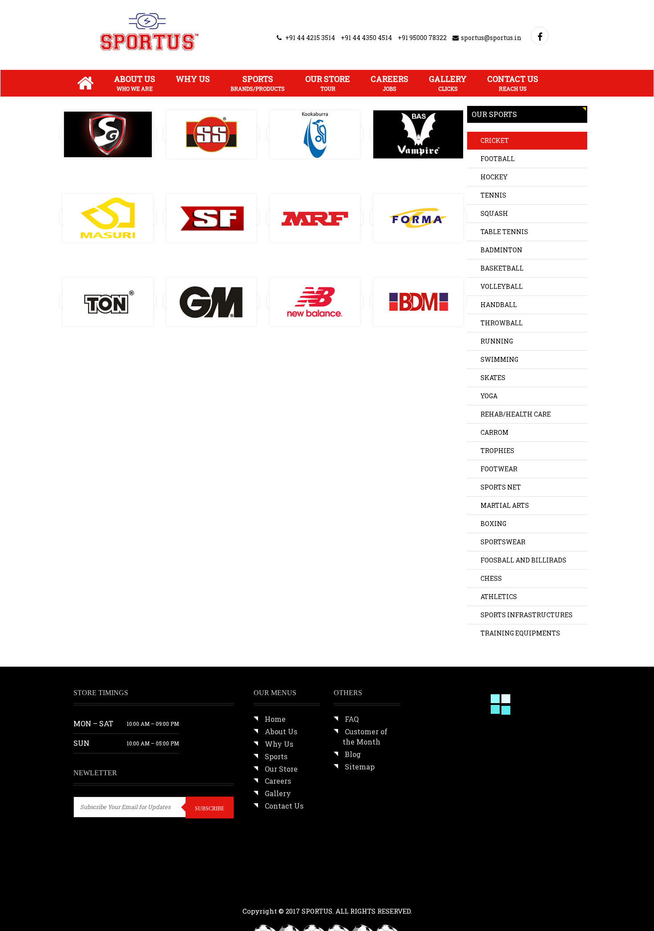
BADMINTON (501, 250)
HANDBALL (498, 304)
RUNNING (496, 341)
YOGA (488, 396)
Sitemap (360, 766)
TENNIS (493, 195)
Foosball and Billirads (523, 560)
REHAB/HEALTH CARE (515, 414)
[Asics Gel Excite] (504, 798)
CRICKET (494, 140)
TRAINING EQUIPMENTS (520, 633)
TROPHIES (497, 450)
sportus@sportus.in (491, 37)
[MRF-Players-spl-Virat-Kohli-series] (448, 743)
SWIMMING (499, 359)
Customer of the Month (365, 736)
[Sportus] (149, 31)
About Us (134, 82)
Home (275, 719)
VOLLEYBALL (501, 286)
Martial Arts (504, 505)
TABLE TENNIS (504, 231)
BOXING (493, 523)
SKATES (492, 377)
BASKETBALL (502, 268)
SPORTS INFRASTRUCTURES (526, 615)
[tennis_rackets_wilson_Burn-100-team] (504, 743)
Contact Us (512, 82)
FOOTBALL (497, 158)
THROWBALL (501, 323)
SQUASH (494, 213)
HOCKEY (494, 177)
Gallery (448, 82)
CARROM (494, 432)
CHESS (491, 578)
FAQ (352, 719)
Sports (257, 82)
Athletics (498, 596)
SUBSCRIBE (209, 809)
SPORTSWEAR (502, 542)
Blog (353, 754)
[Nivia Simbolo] (448, 798)
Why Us (193, 78)
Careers (389, 82)
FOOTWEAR (498, 469)
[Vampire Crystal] (448, 854)
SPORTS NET (500, 487)
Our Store (327, 82)
